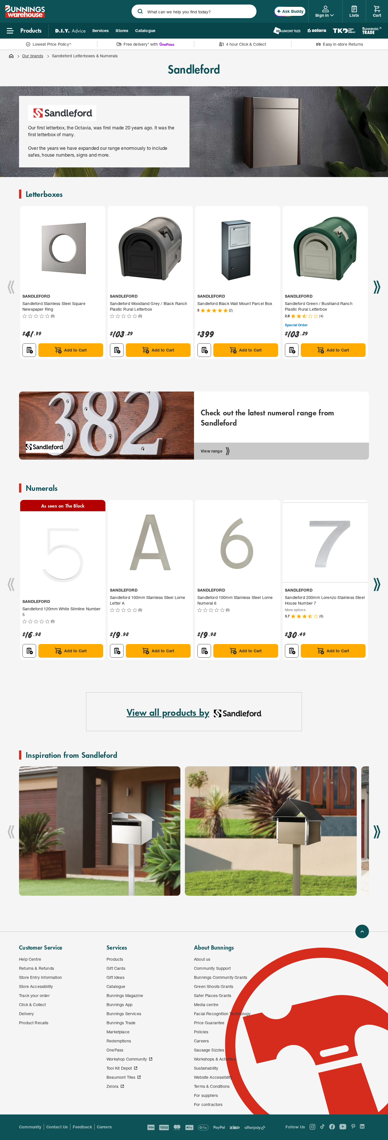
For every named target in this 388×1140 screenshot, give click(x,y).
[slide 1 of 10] (99, 831)
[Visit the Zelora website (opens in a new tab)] (316, 31)
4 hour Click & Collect (246, 44)
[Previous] (11, 287)
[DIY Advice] (70, 31)
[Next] (377, 287)
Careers (104, 1126)
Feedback (82, 1126)
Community (30, 1126)
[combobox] (194, 11)
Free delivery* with (141, 44)
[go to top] (362, 931)
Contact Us (57, 1126)
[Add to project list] (29, 350)
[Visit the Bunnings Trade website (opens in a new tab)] (371, 31)
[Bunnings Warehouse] (25, 16)
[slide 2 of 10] (271, 831)
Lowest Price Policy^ (52, 44)
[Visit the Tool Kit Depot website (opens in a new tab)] (344, 31)
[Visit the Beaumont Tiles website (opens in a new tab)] (287, 31)
